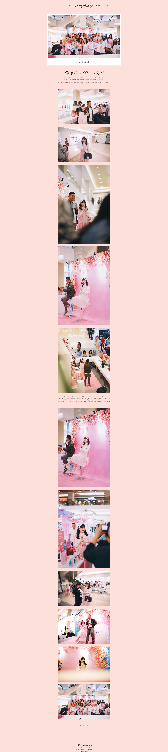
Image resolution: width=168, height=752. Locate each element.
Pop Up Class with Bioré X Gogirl (84, 73)
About (98, 5)
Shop (62, 5)
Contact (106, 5)
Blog (70, 5)
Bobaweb (86, 751)
